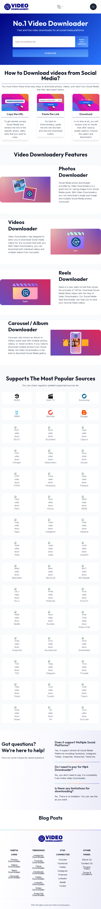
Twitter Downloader (38, 878)
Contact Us (86, 863)
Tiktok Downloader (38, 867)
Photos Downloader (14, 860)
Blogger (84, 416)
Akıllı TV (50, 400)
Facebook (50, 485)
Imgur (17, 531)
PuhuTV (84, 601)
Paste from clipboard (82, 42)
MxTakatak (84, 578)
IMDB (84, 508)
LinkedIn (84, 554)
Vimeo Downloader (38, 889)
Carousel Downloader (14, 877)
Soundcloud (50, 650)
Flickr (17, 508)
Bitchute (50, 416)
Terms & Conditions (87, 873)
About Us (87, 859)
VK (50, 719)
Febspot (84, 485)
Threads (84, 673)
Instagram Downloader (38, 856)
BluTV (17, 439)
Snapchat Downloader (38, 894)
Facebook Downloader (38, 872)
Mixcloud (50, 578)
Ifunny (50, 508)
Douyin (84, 462)
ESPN (17, 485)
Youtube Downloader (38, 861)
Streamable (84, 650)
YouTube (84, 719)
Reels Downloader (14, 871)
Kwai (17, 554)
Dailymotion (50, 462)
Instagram (50, 531)
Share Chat (84, 627)
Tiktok (17, 696)
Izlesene (84, 531)
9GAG (17, 400)
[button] (60, 7)
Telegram (50, 673)
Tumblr (50, 696)
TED (17, 673)
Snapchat (17, 650)
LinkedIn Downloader (38, 883)
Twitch (84, 696)
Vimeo (17, 719)
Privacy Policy (87, 868)
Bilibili (17, 416)
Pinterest (50, 601)
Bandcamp (84, 400)
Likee (50, 554)
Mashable (17, 578)
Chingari (17, 462)
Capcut (84, 439)
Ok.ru (17, 601)
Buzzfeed (50, 439)
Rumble (50, 624)
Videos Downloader (14, 866)
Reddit (17, 624)
